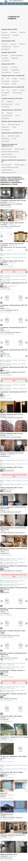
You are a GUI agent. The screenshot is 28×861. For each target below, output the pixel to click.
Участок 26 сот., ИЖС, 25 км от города (11, 772)
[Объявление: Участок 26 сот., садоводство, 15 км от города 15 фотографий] (13, 735)
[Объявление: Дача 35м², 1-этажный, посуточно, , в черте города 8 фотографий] (7, 629)
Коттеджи (14, 78)
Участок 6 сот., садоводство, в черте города (13, 756)
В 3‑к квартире (14, 58)
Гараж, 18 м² (4, 793)
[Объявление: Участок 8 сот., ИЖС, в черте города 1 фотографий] (13, 714)
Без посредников (5, 37)
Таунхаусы (22, 78)
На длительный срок (6, 46)
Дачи (8, 78)
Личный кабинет (21, 3)
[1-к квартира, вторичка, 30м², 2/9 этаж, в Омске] (14, 255)
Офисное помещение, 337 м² (8, 854)
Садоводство (10, 101)
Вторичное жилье (5, 35)
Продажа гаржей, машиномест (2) (12, 121)
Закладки (11, 3)
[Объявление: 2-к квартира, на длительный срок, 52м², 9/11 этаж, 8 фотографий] (7, 348)
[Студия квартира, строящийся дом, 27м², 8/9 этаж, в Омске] (14, 277)
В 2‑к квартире (4, 58)
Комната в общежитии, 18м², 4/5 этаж (11, 487)
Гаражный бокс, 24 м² (6, 814)
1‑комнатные (4, 32)
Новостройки (16, 35)
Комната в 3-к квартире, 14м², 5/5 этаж (11, 453)
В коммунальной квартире (17, 55)
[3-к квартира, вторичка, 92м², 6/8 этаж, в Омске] (7, 242)
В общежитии (4, 55)
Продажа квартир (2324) (9, 29)
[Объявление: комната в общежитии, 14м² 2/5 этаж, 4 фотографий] (13, 412)
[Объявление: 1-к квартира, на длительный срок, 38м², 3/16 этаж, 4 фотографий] (14, 361)
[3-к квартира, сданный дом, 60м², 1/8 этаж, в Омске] (7, 199)
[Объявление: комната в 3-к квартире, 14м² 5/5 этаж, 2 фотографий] (13, 451)
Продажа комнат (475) (8, 52)
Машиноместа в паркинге (14, 124)
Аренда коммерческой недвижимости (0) (13, 160)
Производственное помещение (8, 156)
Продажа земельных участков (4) (12, 98)
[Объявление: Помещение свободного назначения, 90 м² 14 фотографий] (13, 833)
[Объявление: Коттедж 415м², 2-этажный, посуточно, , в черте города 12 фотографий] (14, 664)
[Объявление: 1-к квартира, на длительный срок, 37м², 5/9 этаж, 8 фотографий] (14, 386)
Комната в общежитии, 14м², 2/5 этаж (11, 414)
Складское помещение (6, 154)
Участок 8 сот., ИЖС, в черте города (11, 716)
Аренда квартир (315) (8, 41)
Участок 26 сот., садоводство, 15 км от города (14, 737)
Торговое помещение (20, 149)
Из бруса (14, 83)
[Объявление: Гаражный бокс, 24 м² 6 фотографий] (13, 812)
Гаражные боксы (5, 127)
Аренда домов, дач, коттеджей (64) (12, 87)
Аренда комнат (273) (8, 64)
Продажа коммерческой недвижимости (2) (9, 145)
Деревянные (15, 81)
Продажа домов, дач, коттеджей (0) (12, 75)
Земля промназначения (6, 104)
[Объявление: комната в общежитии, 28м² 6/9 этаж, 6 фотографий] (13, 432)
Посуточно (16, 46)
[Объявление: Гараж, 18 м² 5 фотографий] (13, 791)
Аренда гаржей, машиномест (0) (11, 133)
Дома (2, 78)
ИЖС (2, 101)
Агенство (17, 104)
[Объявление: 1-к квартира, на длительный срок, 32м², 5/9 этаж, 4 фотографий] (7, 326)
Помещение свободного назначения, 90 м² (13, 835)
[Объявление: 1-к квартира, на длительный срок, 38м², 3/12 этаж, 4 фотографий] (7, 303)
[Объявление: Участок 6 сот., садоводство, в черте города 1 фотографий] (13, 754)
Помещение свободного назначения (9, 151)
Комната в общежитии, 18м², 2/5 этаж (11, 467)
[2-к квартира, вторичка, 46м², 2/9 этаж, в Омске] (7, 221)
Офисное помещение (6, 149)
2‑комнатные (13, 32)
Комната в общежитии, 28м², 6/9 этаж (11, 433)
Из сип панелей (5, 83)
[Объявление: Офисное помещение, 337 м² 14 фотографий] (13, 852)
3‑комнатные (22, 32)
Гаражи (3, 124)
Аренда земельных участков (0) (11, 110)
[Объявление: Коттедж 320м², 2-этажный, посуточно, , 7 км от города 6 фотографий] (14, 688)
